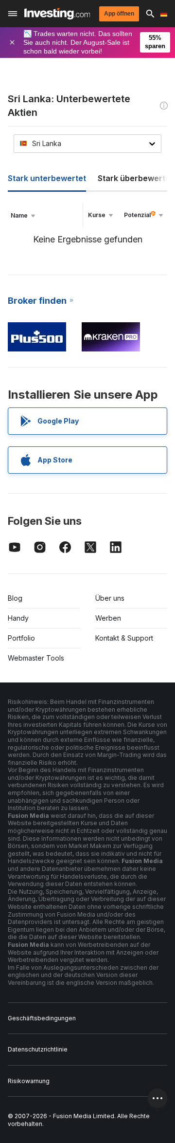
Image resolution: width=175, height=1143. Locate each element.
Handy (18, 618)
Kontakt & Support (124, 638)
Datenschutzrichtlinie (38, 1049)
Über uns (109, 598)
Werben (108, 618)
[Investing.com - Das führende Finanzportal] (57, 13)
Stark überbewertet (135, 178)
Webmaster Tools (36, 658)
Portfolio (21, 638)
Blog (15, 598)
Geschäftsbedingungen (42, 1018)
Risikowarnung (29, 1081)
